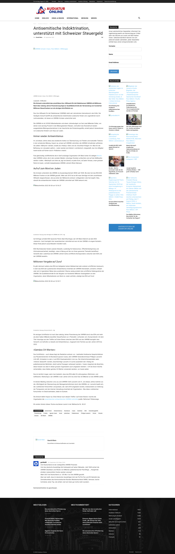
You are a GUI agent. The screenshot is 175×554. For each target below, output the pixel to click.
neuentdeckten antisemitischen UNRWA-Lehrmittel (61, 399)
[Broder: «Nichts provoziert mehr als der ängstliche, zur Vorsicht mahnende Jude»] (116, 161)
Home (37, 18)
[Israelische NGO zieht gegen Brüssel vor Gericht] (116, 138)
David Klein (39, 37)
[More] (118, 428)
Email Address (114, 62)
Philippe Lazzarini (85, 413)
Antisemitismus (58, 411)
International (72, 18)
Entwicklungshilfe (93, 411)
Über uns (60, 1)
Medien (94, 18)
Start (34, 23)
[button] (139, 18)
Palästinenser (75, 413)
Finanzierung (37, 413)
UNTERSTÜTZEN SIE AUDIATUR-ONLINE (126, 228)
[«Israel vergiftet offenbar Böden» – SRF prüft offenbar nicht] (134, 161)
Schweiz (36, 415)
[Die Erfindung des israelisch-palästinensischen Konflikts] (116, 94)
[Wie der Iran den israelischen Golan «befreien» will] (76, 511)
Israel (60, 413)
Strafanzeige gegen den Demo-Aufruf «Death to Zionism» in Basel (116, 128)
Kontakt (54, 1)
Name (111, 54)
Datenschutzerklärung (110, 1)
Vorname (112, 46)
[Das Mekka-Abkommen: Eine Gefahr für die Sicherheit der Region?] (134, 195)
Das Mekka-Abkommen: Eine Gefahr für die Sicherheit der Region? (133, 216)
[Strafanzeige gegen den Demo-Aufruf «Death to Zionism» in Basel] (116, 119)
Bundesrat (67, 411)
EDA (85, 411)
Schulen (100, 413)
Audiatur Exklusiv (43, 23)
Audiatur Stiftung (82, 1)
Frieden (45, 413)
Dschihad (79, 411)
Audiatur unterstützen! (70, 1)
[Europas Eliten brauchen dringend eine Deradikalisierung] (116, 188)
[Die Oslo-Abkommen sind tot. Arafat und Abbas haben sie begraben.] (134, 119)
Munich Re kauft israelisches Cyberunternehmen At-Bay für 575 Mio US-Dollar (133, 149)
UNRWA (50, 415)
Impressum (100, 1)
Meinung (84, 18)
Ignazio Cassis (53, 413)
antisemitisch (48, 411)
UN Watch (43, 415)
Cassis (73, 411)
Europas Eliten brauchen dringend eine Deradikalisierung (116, 203)
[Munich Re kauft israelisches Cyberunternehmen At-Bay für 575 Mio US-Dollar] (134, 138)
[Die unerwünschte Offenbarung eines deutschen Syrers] (38, 511)
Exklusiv (45, 18)
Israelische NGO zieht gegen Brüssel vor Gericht (115, 147)
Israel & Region (58, 18)
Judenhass (67, 413)
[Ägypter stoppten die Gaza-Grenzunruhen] (38, 533)
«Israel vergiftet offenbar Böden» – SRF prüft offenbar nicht (133, 169)
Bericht (99, 155)
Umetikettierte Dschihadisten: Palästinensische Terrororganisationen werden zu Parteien (132, 107)
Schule (94, 413)
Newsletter (92, 1)
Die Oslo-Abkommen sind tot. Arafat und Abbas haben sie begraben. (133, 128)
